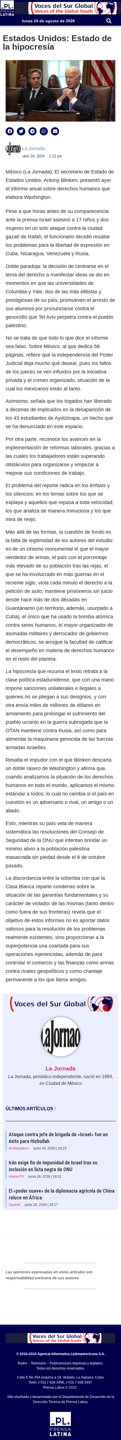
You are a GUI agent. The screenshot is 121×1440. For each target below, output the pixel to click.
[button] (109, 21)
